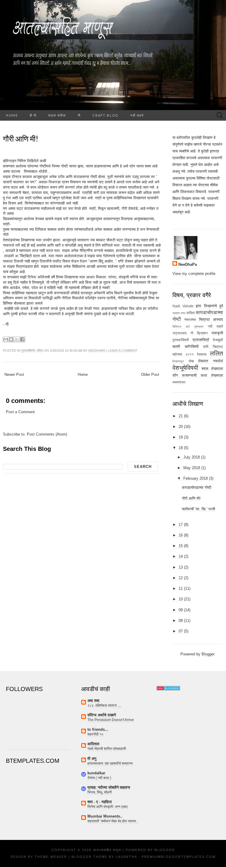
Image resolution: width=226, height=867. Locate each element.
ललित (39, 350)
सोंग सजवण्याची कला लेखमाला (197, 375)
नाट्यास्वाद (179, 333)
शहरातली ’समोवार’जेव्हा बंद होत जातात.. (112, 821)
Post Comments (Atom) (47, 434)
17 (181, 524)
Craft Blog (105, 115)
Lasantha (126, 856)
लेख (191, 361)
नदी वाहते (137, 115)
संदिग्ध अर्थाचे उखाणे (101, 715)
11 (181, 588)
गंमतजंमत (190, 319)
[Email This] (6, 339)
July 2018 (191, 457)
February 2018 (195, 478)
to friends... (97, 729)
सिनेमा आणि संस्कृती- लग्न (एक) (107, 807)
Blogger (208, 654)
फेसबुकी (218, 340)
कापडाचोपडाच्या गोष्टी (196, 487)
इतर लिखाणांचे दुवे (209, 306)
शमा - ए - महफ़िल (99, 802)
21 (181, 416)
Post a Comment (20, 412)
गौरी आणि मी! (20, 138)
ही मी (33, 115)
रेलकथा (202, 354)
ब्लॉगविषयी (192, 346)
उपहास (176, 313)
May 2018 (191, 468)
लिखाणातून (178, 361)
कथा (183, 313)
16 (181, 535)
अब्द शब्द (93, 700)
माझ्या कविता (57, 115)
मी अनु (91, 758)
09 (181, 610)
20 (181, 426)
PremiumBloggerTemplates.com (179, 856)
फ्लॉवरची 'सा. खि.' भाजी (198, 509)
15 (181, 546)
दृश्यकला (198, 326)
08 (181, 620)
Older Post (150, 374)
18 (181, 448)
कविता (191, 313)
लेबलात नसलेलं (210, 361)
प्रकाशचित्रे (200, 340)
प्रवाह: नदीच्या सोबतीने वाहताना (108, 787)
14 (181, 556)
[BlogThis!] (11, 339)
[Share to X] (17, 339)
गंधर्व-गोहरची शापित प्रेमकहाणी (106, 749)
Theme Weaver (51, 856)
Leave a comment (123, 350)
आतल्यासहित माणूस (107, 850)
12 (181, 578)
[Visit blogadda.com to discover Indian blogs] (168, 688)
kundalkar (96, 773)
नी (79, 115)
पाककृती (217, 333)
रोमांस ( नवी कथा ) (99, 778)
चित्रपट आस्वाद (211, 319)
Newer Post (14, 374)
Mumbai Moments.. (104, 816)
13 (181, 567)
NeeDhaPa (96, 350)
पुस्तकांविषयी (28, 350)
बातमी (176, 346)
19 (181, 437)
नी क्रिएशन (199, 333)
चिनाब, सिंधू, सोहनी (99, 792)
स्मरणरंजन (178, 382)
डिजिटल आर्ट (181, 326)
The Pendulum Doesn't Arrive (110, 720)
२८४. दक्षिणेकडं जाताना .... (104, 705)
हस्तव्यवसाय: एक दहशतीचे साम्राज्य (110, 763)
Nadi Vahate (183, 306)
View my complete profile (193, 273)
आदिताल (93, 744)
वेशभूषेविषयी (185, 367)
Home (12, 115)
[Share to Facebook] (22, 339)
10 (181, 599)
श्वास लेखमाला (212, 368)
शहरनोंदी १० (95, 734)
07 (181, 631)
